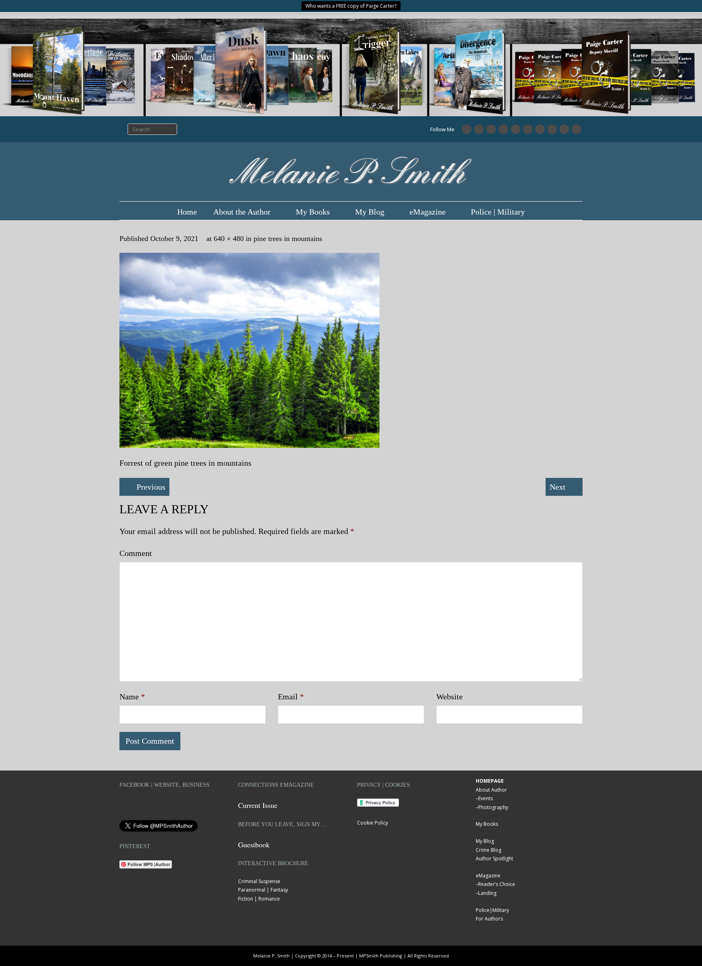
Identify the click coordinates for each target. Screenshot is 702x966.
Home (187, 211)
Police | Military (498, 211)
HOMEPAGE (490, 780)
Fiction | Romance (259, 898)
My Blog (369, 211)
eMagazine (428, 211)
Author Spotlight (494, 858)
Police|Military (492, 910)
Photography (493, 807)
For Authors (489, 918)
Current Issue (257, 805)
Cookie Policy (372, 822)
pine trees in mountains (288, 238)
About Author (491, 789)
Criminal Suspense (259, 881)
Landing (487, 893)
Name (132, 696)
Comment (135, 553)
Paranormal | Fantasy (263, 889)
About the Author (242, 211)
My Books (313, 211)
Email (291, 696)
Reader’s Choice (496, 884)
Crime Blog (488, 850)
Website (449, 696)
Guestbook (254, 844)
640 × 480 (229, 238)
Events (485, 798)
